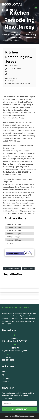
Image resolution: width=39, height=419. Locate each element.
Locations (6, 378)
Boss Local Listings (12, 7)
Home (4, 35)
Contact (5, 381)
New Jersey (16, 37)
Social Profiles (10, 81)
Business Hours (11, 78)
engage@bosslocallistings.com (15, 350)
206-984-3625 (8, 360)
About (4, 375)
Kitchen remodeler (12, 268)
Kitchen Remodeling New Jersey (17, 84)
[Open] (36, 7)
